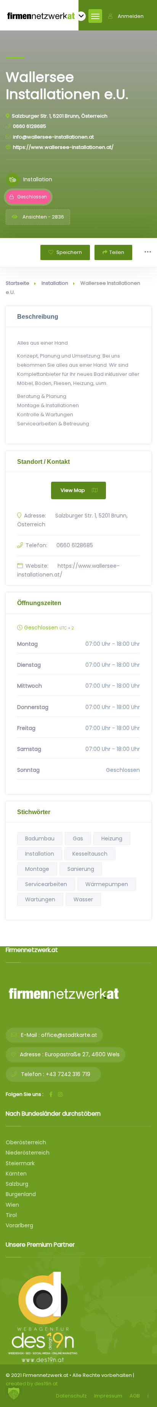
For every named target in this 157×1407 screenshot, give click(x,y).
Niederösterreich (28, 1152)
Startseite (17, 283)
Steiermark (20, 1163)
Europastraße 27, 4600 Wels (82, 1054)
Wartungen (40, 899)
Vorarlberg (19, 1225)
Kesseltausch (89, 854)
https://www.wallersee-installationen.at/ (63, 147)
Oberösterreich (26, 1142)
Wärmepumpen (106, 884)
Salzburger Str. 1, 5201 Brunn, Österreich (59, 116)
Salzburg (17, 1184)
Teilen (116, 252)
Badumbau (39, 838)
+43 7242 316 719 (68, 1074)
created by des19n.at (32, 1383)
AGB (135, 1395)
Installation (55, 283)
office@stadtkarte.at (69, 1035)
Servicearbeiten (46, 884)
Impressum (108, 1395)
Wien (12, 1205)
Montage (37, 869)
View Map (73, 490)
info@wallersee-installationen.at (53, 137)
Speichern (68, 252)
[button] (13, 1393)
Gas (78, 838)
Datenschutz (71, 1395)
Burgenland (21, 1194)
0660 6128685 (29, 126)
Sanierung (80, 869)
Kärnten (16, 1173)
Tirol (11, 1215)
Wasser (83, 899)
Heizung (111, 838)
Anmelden (131, 16)
